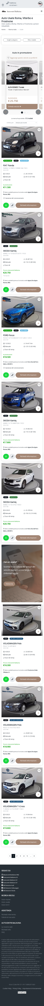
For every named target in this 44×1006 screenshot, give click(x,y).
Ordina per (10, 123)
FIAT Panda (15, 167)
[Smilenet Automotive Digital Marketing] (22, 992)
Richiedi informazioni (28, 205)
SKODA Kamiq (14, 252)
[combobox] (26, 122)
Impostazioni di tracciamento (32, 988)
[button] (41, 11)
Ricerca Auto (13, 29)
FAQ (3, 932)
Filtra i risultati (32, 40)
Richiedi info (6, 930)
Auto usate (6, 902)
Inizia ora (9, 584)
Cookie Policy (7, 988)
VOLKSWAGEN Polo (12, 645)
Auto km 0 (5, 905)
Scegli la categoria (12, 40)
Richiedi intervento (9, 914)
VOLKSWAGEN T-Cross (14, 808)
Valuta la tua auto (8, 917)
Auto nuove (6, 899)
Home (4, 29)
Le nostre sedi (7, 927)
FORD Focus (17, 337)
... (30, 856)
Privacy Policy (17, 988)
